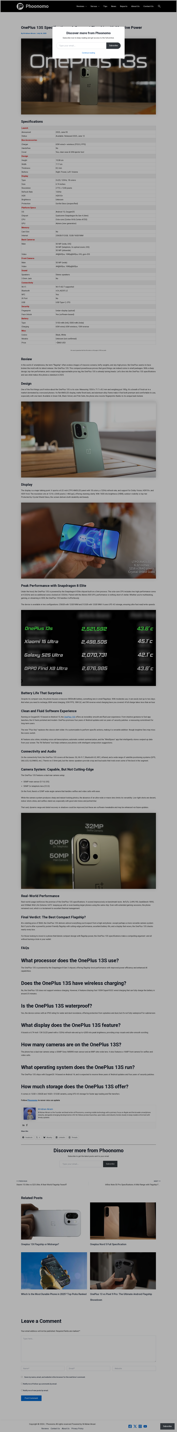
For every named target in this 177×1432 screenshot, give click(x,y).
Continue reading (88, 53)
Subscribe (113, 45)
